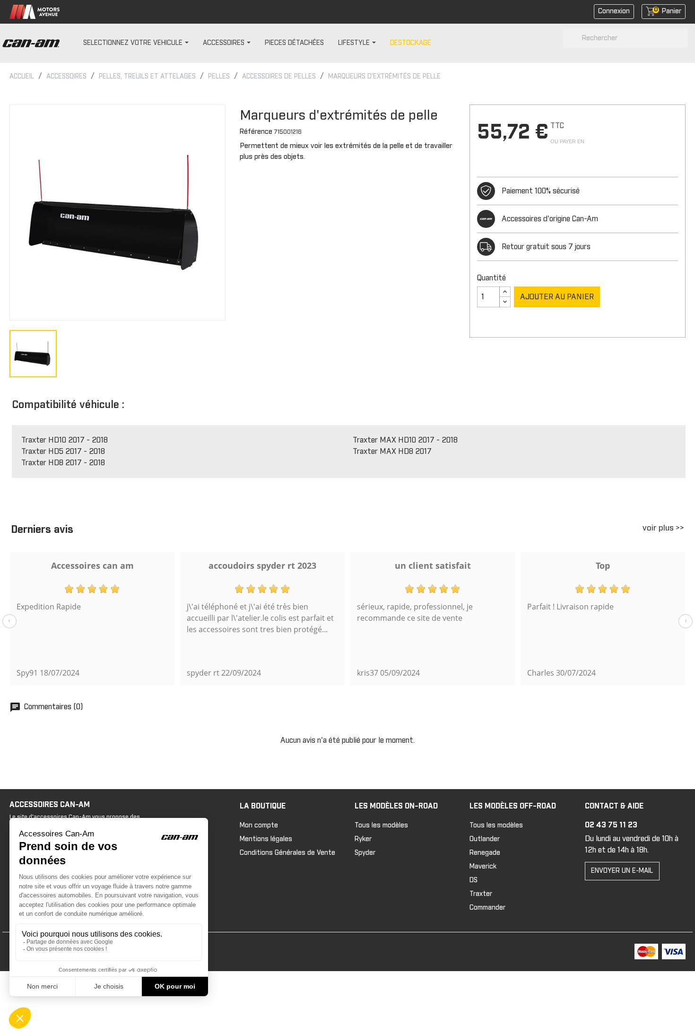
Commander (487, 907)
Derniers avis (42, 530)
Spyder (365, 853)
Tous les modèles (381, 825)
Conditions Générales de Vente (287, 853)
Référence (256, 132)
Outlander (484, 839)
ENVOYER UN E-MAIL (622, 871)
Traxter (480, 894)
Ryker (363, 839)
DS (473, 880)
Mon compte (259, 825)
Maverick (482, 866)
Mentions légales (266, 839)
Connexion (614, 11)
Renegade (484, 853)
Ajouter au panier (557, 297)
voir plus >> (663, 528)
